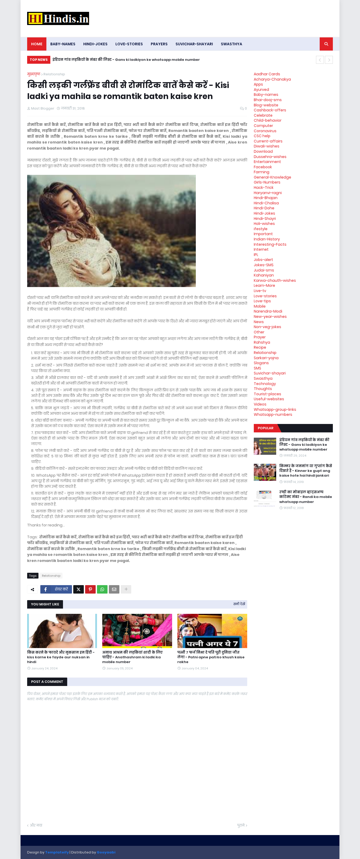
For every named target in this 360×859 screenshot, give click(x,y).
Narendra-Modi (268, 311)
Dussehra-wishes (270, 156)
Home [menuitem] (36, 44)
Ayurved (261, 89)
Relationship (54, 74)
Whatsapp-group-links (275, 409)
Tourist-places (267, 394)
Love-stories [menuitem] (129, 44)
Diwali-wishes (266, 146)
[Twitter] (78, 589)
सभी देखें (239, 604)
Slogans (261, 363)
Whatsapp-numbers (273, 414)
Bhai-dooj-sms (268, 99)
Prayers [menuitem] (159, 44)
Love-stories (265, 296)
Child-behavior (267, 120)
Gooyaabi (106, 852)
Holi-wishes (264, 223)
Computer (263, 125)
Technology (265, 383)
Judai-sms (264, 270)
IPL (256, 254)
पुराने (241, 825)
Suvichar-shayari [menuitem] (194, 44)
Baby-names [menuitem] (62, 44)
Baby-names (266, 94)
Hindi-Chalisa (266, 203)
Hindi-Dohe (264, 208)
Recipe (260, 347)
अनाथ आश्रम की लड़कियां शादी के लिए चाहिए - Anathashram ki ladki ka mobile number (132, 657)
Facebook (263, 167)
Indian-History (267, 239)
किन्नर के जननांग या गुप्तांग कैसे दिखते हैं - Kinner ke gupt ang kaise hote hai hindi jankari (130, 59)
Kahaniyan (264, 275)
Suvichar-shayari (270, 373)
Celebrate (263, 115)
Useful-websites (269, 399)
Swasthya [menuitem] (231, 44)
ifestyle (260, 228)
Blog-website (266, 105)
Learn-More (264, 285)
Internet (261, 249)
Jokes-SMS (264, 265)
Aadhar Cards (267, 74)
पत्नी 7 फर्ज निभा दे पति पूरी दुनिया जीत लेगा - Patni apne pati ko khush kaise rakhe (211, 657)
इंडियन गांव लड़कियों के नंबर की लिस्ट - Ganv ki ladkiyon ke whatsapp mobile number (304, 445)
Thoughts (263, 388)
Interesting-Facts (270, 244)
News (259, 321)
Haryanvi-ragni (268, 192)
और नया (36, 825)
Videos (260, 404)
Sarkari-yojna (266, 358)
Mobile (260, 306)
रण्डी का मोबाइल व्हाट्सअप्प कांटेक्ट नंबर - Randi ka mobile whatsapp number (305, 497)
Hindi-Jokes (264, 213)
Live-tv (260, 290)
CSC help (262, 136)
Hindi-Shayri (265, 218)
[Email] (114, 589)
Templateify (57, 852)
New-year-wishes (270, 316)
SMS (257, 368)
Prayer (260, 337)
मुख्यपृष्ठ (33, 74)
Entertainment (267, 161)
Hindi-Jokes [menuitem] (95, 44)
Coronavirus (265, 131)
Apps (258, 84)
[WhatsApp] (102, 589)
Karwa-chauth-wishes (275, 280)
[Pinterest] (90, 589)
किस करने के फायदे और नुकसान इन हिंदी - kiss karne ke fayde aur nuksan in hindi (61, 657)
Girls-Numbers (267, 182)
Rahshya (262, 342)
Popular (265, 428)
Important (263, 233)
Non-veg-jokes (267, 326)
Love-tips (262, 301)
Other (259, 332)
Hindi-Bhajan (266, 197)
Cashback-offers (270, 110)
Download (263, 151)
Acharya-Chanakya (272, 79)
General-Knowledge (272, 177)
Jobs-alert (263, 259)
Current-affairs (268, 141)
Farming (261, 172)
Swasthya (263, 378)
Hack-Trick (264, 187)
